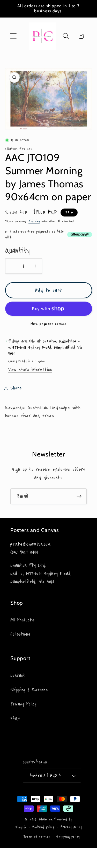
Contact (17, 675)
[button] (13, 36)
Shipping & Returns (29, 690)
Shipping (34, 221)
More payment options (48, 324)
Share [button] (16, 388)
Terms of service (37, 836)
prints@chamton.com (30, 544)
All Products (22, 620)
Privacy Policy (23, 704)
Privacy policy (71, 827)
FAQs (15, 718)
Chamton (46, 819)
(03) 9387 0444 (24, 552)
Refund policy (43, 827)
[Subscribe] (79, 496)
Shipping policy (68, 836)
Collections (20, 634)
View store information (30, 370)
